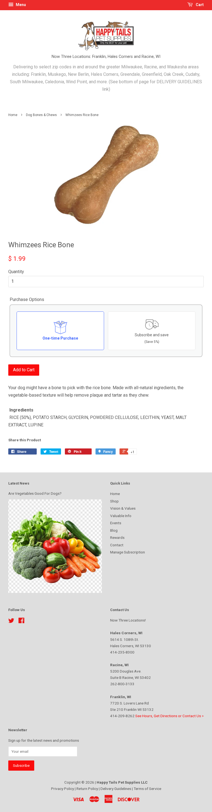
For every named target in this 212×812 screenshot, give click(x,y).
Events (115, 523)
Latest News (18, 483)
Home (12, 115)
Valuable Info (120, 515)
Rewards (117, 537)
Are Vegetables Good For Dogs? (35, 493)
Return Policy (87, 788)
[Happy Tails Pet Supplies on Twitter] (11, 621)
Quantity (16, 271)
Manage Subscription (127, 552)
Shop (114, 501)
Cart (199, 4)
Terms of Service (147, 788)
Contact (116, 545)
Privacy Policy (63, 788)
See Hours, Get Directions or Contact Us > (169, 716)
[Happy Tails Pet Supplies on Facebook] (21, 621)
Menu (20, 4)
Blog (114, 530)
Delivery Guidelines (116, 788)
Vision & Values (123, 508)
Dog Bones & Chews (41, 115)
